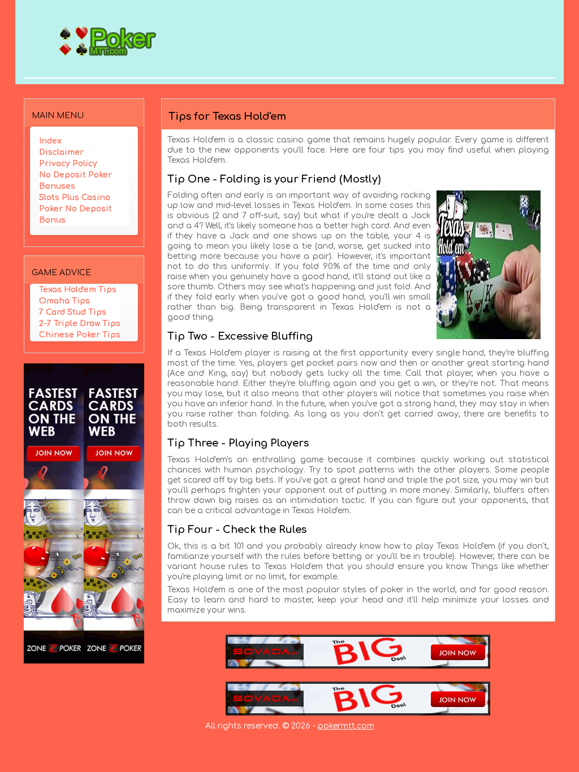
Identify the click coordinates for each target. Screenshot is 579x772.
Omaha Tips (64, 301)
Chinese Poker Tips (79, 335)
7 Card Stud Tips (72, 312)
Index (50, 141)
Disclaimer (61, 152)
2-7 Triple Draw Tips (79, 323)
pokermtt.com (346, 726)
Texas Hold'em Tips (77, 289)
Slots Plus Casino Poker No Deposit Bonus (75, 208)
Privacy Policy (68, 163)
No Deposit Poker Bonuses (75, 180)
